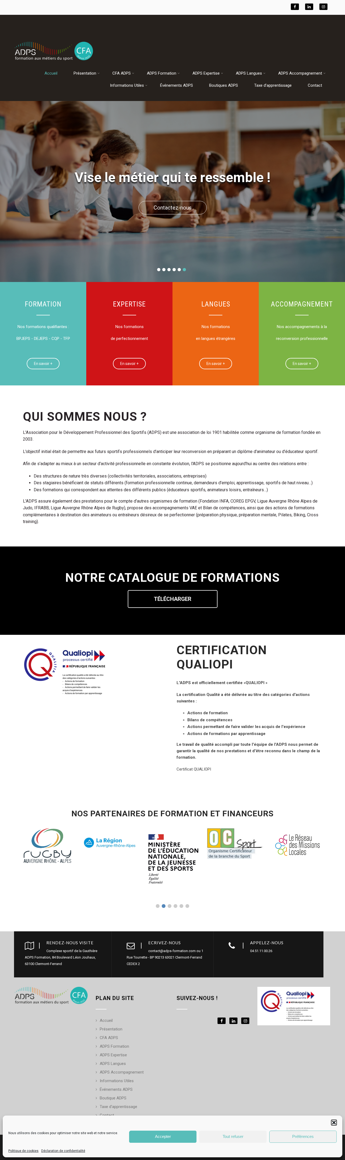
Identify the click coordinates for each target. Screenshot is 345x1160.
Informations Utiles (127, 85)
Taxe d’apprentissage (273, 85)
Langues (215, 304)
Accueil (50, 73)
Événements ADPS (176, 85)
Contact (315, 85)
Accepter (163, 1136)
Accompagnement (302, 304)
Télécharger (172, 599)
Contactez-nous (173, 207)
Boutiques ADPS (223, 85)
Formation (43, 304)
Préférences (303, 1136)
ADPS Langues (249, 73)
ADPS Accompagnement (300, 73)
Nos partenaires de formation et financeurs (172, 813)
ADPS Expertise (206, 73)
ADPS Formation (161, 73)
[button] (334, 1122)
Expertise (129, 304)
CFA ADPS (121, 73)
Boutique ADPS (113, 1098)
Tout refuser (233, 1136)
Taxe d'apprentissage (118, 1106)
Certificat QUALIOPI (194, 769)
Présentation (85, 73)
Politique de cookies (23, 1151)
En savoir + (43, 363)
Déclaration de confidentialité (63, 1151)
